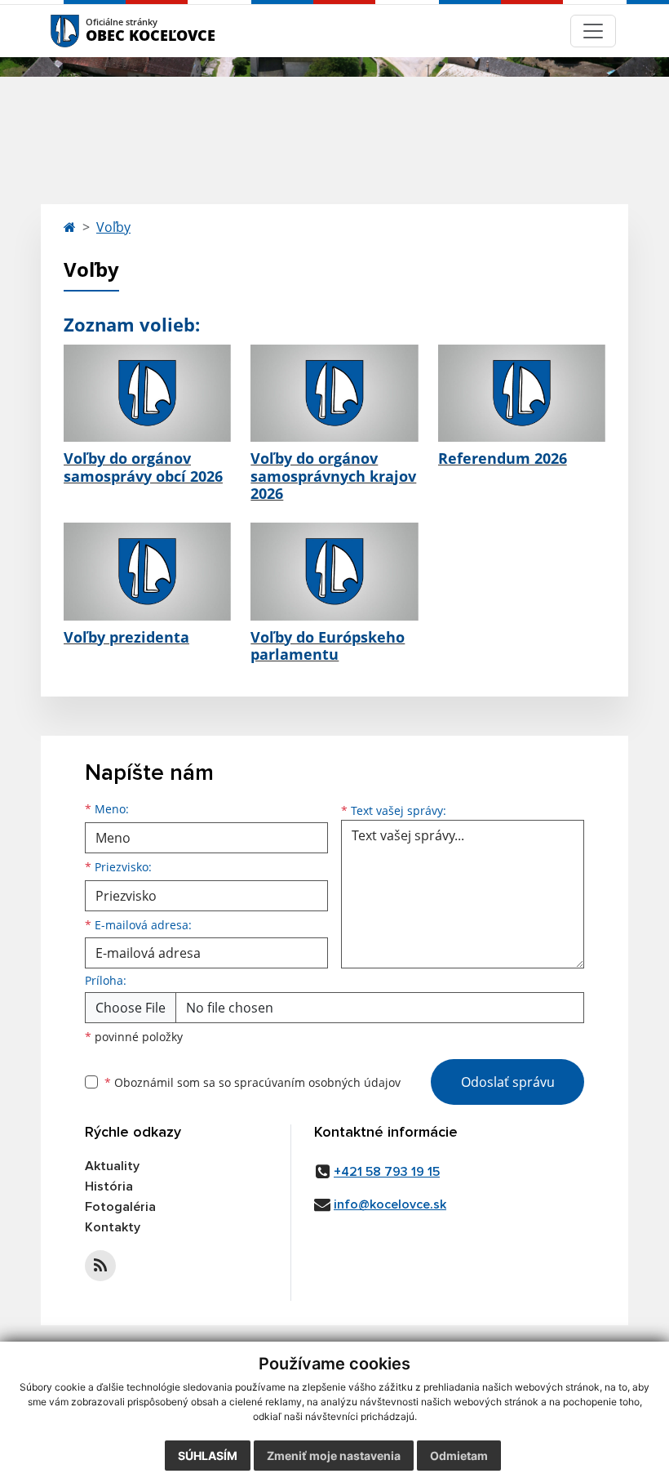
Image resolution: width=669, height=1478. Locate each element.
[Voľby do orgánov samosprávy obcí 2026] (147, 394)
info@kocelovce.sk (390, 1204)
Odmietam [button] (459, 1455)
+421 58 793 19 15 (387, 1171)
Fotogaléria (120, 1206)
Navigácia (89, 31)
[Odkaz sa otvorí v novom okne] (100, 1265)
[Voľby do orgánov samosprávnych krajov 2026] (334, 394)
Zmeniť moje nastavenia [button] (334, 1455)
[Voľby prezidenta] (147, 572)
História (109, 1186)
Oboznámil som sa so (252, 1082)
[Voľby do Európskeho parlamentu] (334, 572)
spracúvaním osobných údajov (317, 1082)
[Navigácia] (593, 31)
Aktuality (112, 1166)
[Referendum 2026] (521, 394)
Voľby (113, 227)
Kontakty (112, 1227)
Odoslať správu (508, 1082)
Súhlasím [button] (207, 1455)
